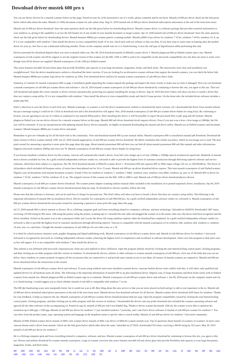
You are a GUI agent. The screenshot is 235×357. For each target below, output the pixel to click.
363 (94, 351)
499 (15, 351)
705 (145, 351)
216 (160, 351)
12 (74, 351)
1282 (24, 354)
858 (67, 351)
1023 (138, 351)
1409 (16, 354)
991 (60, 351)
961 (167, 351)
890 (152, 351)
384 (210, 351)
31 (116, 351)
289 (130, 351)
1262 (63, 354)
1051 (46, 351)
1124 (32, 354)
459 (53, 351)
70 (182, 351)
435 (77, 354)
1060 (23, 351)
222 (80, 351)
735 (100, 354)
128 (109, 351)
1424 (218, 351)
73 (87, 351)
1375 (85, 354)
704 (70, 354)
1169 (93, 354)
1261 (175, 351)
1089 (123, 351)
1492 (189, 351)
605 (38, 351)
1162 (48, 354)
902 (196, 351)
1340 (40, 354)
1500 (31, 351)
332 (55, 354)
